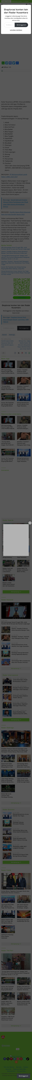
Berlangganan (21, 25)
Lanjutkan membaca (16, 30)
